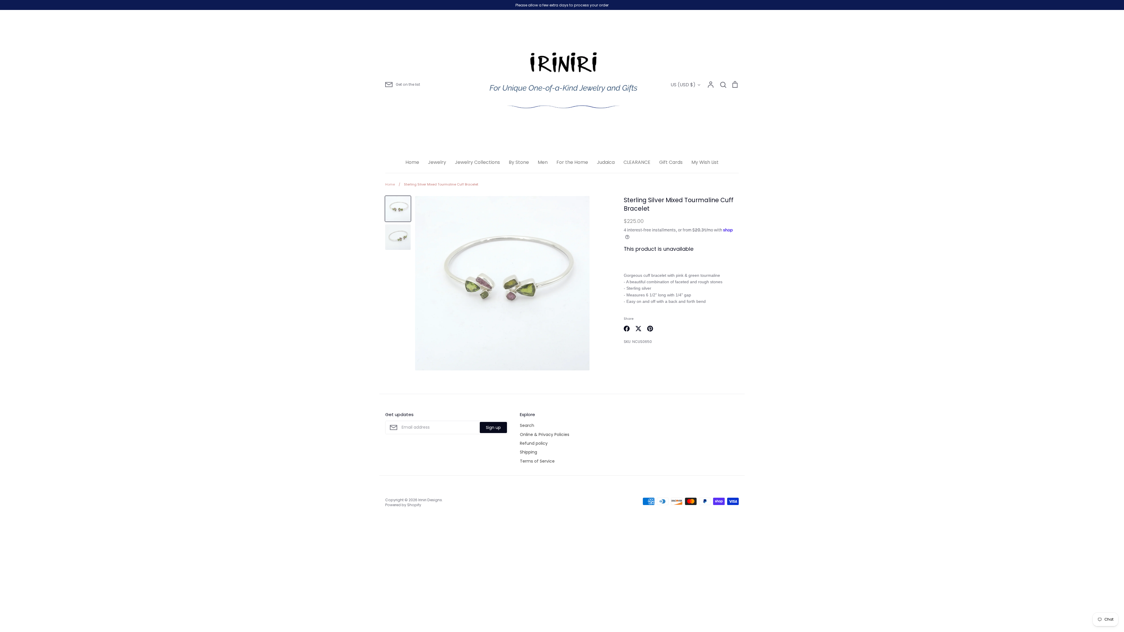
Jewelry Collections (477, 162)
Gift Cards (671, 162)
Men (543, 162)
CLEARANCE (636, 162)
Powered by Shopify (403, 504)
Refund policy (534, 443)
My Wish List (705, 162)
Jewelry (437, 162)
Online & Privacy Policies (544, 434)
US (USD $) (683, 84)
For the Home (572, 162)
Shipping (528, 452)
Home (412, 162)
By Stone (519, 162)
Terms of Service (537, 461)
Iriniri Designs (430, 499)
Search (527, 425)
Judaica (606, 162)
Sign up (493, 427)
